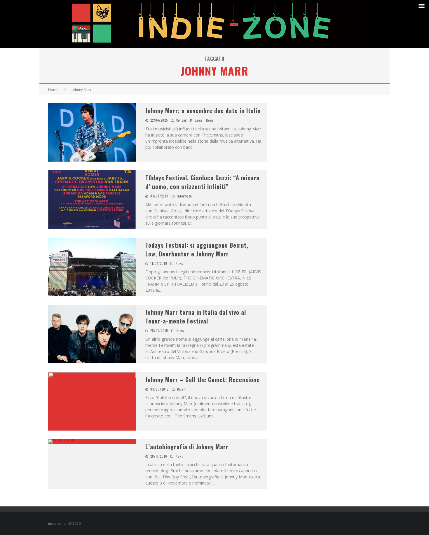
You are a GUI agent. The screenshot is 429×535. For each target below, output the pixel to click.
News (210, 120)
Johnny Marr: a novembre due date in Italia (203, 110)
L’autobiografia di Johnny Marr (187, 446)
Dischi (182, 389)
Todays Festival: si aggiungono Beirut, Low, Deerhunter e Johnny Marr (196, 249)
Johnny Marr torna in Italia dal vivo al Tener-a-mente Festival (195, 316)
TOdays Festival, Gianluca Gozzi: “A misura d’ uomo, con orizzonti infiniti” (202, 182)
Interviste (184, 196)
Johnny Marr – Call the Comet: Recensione (202, 379)
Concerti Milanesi (190, 120)
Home (53, 89)
